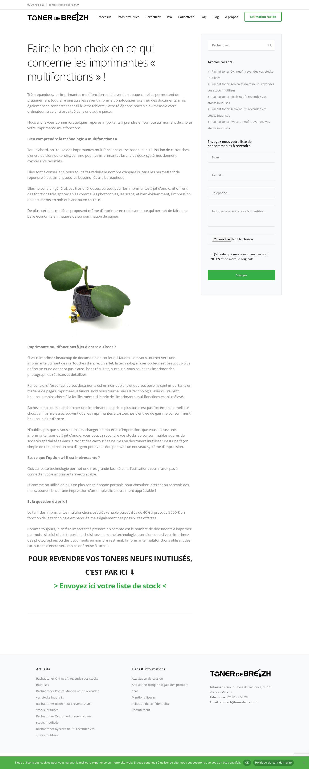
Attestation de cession (147, 678)
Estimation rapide (263, 17)
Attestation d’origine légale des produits (160, 685)
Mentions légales (144, 697)
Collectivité (186, 17)
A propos (231, 17)
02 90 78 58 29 (36, 5)
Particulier (153, 17)
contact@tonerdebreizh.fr (64, 5)
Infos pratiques (128, 17)
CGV (134, 691)
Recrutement (141, 710)
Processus (104, 17)
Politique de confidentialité (151, 704)
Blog (216, 17)
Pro (169, 17)
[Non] (304, 763)
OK (247, 762)
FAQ (203, 17)
